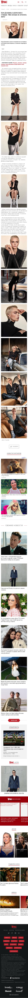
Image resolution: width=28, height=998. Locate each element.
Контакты (11, 930)
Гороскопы (18, 947)
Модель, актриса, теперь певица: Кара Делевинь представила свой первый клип (14, 64)
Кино (6, 944)
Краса (20, 937)
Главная (3, 9)
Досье (14, 829)
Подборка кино (14, 864)
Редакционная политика (20, 982)
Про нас (6, 930)
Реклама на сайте (20, 930)
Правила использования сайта (7, 980)
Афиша (14, 892)
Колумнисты (14, 951)
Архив (7, 9)
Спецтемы (13, 944)
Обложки (9, 947)
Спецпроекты (14, 727)
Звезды (14, 937)
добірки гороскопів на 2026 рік (14, 793)
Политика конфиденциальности (7, 982)
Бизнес (21, 944)
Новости (7, 937)
